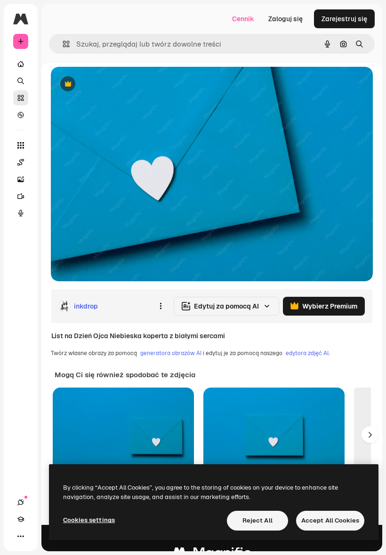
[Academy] (20, 519)
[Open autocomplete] (62, 44)
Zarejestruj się (344, 19)
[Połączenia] (20, 502)
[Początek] (20, 63)
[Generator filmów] (20, 196)
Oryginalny (116, 84)
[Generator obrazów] (20, 179)
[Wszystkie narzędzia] (20, 145)
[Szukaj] (20, 80)
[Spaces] (20, 162)
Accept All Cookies (330, 520)
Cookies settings (89, 520)
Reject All (257, 520)
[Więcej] (20, 536)
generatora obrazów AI (170, 353)
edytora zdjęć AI (307, 353)
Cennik (243, 19)
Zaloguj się (285, 19)
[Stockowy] (20, 97)
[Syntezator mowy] (20, 213)
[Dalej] (370, 435)
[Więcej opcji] (160, 306)
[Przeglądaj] (20, 114)
